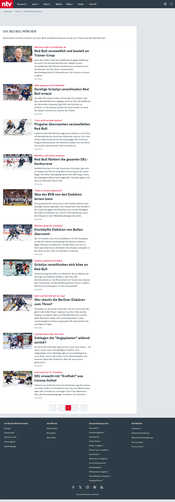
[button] (24, 423)
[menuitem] (27, 4)
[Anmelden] (165, 4)
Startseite (8, 11)
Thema (18, 11)
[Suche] (171, 4)
